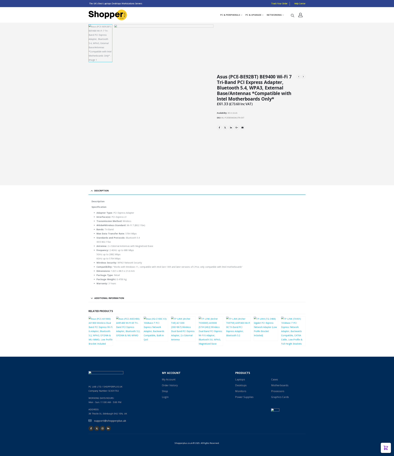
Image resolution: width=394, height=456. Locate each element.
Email (242, 127)
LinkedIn (230, 127)
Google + (236, 127)
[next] (303, 77)
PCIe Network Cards (100, 332)
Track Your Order (279, 3)
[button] (293, 15)
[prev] (299, 77)
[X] (96, 428)
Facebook (219, 127)
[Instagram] (102, 428)
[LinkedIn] (108, 428)
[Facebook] (91, 428)
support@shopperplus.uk (110, 420)
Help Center (300, 3)
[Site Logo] (107, 15)
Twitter (225, 127)
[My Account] (300, 15)
